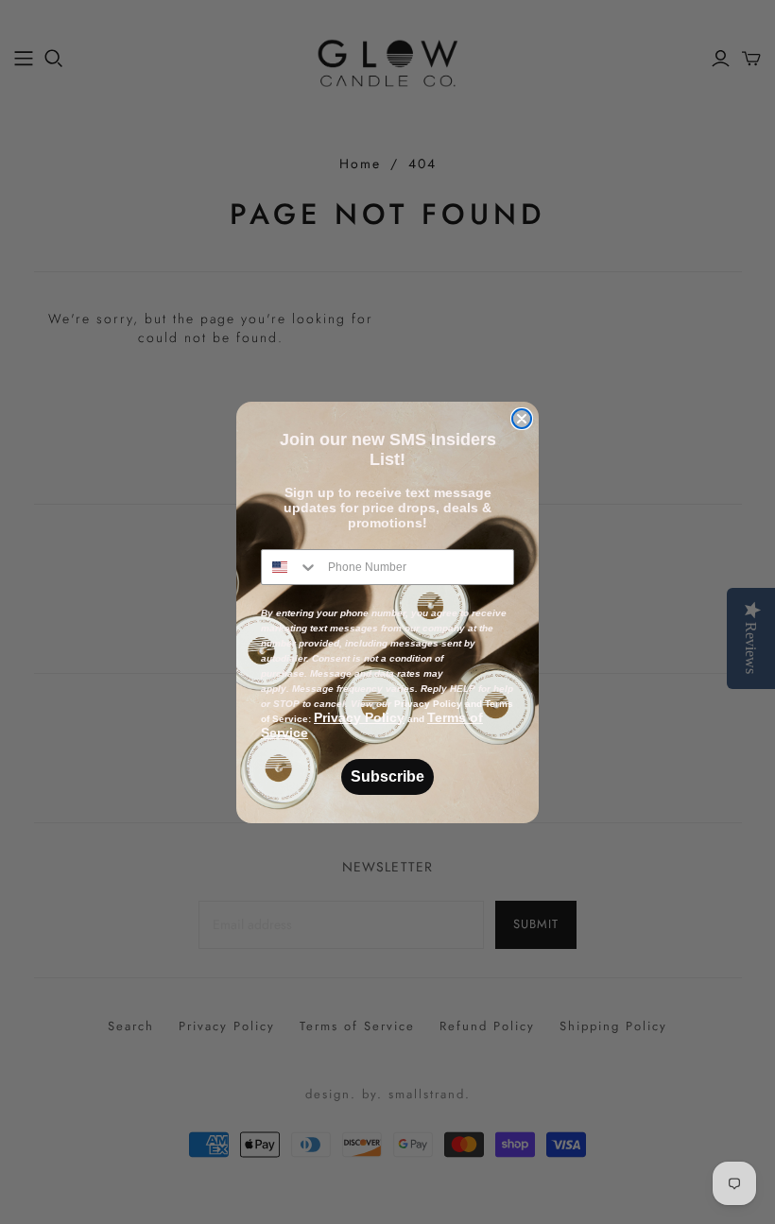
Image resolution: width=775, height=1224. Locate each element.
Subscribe (387, 776)
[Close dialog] (521, 418)
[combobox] (290, 567)
